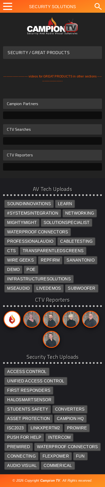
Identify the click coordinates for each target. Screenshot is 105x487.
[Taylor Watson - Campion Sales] (50, 340)
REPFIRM (50, 260)
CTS (11, 251)
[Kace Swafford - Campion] (30, 320)
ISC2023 (15, 428)
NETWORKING (79, 213)
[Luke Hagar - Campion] (50, 320)
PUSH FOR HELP (24, 437)
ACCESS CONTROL (26, 371)
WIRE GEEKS (20, 260)
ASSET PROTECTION (28, 418)
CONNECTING (21, 456)
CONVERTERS (70, 409)
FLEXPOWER (56, 456)
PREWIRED (18, 447)
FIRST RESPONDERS (28, 390)
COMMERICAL (58, 465)
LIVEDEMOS (48, 288)
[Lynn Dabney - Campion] (70, 320)
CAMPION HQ (70, 418)
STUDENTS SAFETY (27, 409)
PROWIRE (77, 428)
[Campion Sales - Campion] (11, 320)
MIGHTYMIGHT (22, 222)
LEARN (65, 204)
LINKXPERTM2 (45, 428)
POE (31, 269)
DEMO (13, 269)
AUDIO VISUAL (22, 465)
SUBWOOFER (81, 288)
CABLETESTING (76, 241)
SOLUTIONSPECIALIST (66, 222)
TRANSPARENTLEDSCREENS (53, 251)
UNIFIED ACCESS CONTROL (35, 381)
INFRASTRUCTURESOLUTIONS (39, 279)
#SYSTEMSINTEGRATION (32, 213)
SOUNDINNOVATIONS (29, 204)
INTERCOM (59, 437)
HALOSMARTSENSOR (29, 400)
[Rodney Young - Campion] (89, 320)
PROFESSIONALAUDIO (30, 241)
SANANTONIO (80, 260)
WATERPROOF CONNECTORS (37, 232)
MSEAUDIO (18, 288)
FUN (80, 456)
